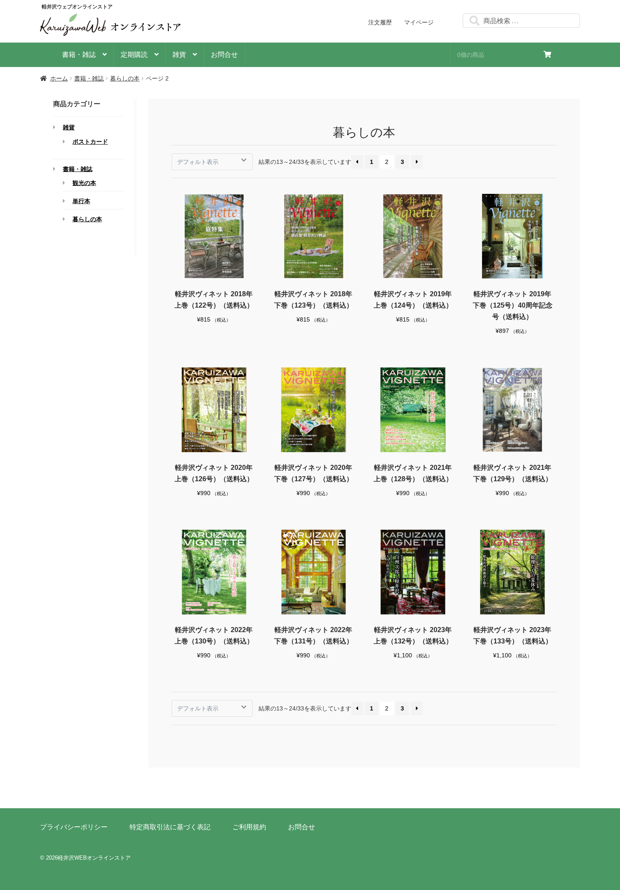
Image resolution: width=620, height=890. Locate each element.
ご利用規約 (249, 827)
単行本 (81, 201)
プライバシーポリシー (74, 827)
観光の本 (84, 183)
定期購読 (134, 54)
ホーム (59, 78)
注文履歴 (380, 22)
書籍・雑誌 (79, 54)
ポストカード (90, 142)
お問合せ (224, 54)
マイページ (419, 22)
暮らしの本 (125, 78)
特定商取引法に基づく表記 (169, 827)
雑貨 (179, 54)
